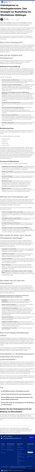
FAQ (1, 451)
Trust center (19, 463)
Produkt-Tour (3, 445)
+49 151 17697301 (7, 436)
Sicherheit (18, 445)
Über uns (28, 447)
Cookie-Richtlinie (19, 447)
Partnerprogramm (4, 449)
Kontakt (28, 445)
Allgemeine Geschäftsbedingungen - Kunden (21, 460)
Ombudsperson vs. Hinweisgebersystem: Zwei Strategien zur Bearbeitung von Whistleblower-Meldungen (21, 467)
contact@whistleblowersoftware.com (12, 438)
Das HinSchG (9, 447)
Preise (2, 447)
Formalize (28, 449)
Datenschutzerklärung (20, 449)
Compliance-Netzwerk (10, 445)
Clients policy (19, 451)
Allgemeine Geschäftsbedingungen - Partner (21, 456)
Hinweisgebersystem (6, 139)
